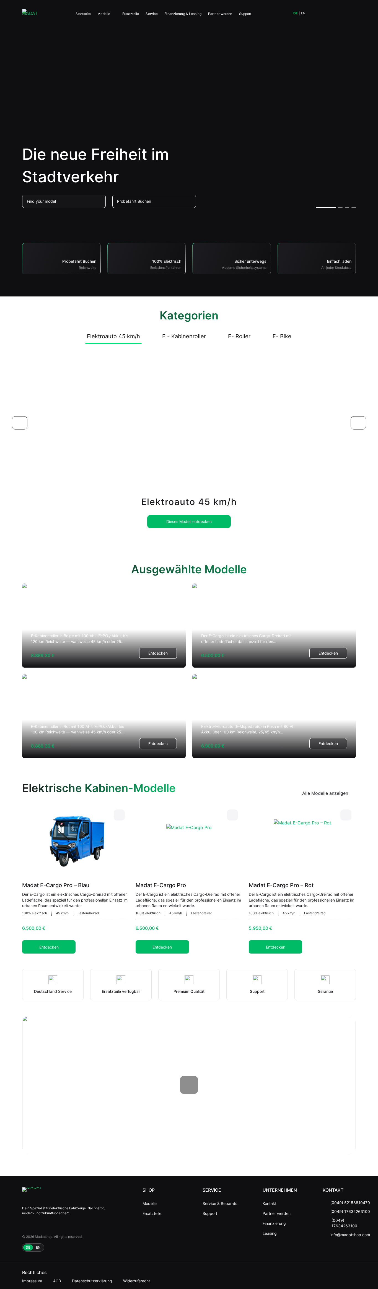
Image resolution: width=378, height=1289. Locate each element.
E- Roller (239, 336)
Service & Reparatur (221, 1203)
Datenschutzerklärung (92, 1280)
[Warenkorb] (339, 13)
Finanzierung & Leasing (182, 14)
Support (245, 14)
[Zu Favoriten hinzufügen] (119, 815)
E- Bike (282, 336)
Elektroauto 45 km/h (113, 336)
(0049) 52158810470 (350, 1202)
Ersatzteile (130, 14)
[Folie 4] (353, 207)
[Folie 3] (347, 207)
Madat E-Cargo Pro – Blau (55, 885)
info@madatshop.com (350, 1234)
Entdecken (158, 653)
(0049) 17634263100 (350, 1211)
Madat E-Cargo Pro (161, 885)
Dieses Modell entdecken (189, 521)
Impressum (32, 1280)
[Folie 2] (340, 207)
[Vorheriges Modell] (19, 422)
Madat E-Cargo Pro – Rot (281, 885)
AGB (57, 1280)
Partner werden (220, 14)
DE (295, 13)
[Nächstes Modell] (358, 422)
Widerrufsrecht (136, 1280)
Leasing (270, 1233)
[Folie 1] (326, 207)
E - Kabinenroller (184, 336)
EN (303, 13)
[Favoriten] (327, 13)
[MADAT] (30, 13)
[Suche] (314, 13)
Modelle (103, 14)
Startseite (83, 14)
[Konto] (351, 13)
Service (152, 14)
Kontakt (269, 1203)
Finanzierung (274, 1223)
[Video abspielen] (189, 1085)
